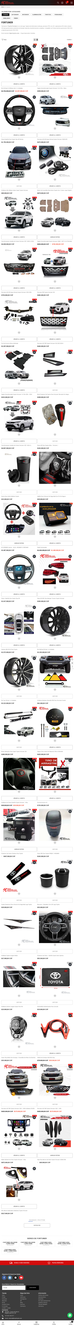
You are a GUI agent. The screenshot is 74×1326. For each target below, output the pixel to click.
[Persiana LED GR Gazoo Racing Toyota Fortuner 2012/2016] (19, 264)
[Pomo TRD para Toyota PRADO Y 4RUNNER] (55, 825)
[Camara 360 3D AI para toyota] (19, 621)
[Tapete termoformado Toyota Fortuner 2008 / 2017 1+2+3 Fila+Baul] (55, 213)
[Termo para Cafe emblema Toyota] (19, 468)
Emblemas (6, 18)
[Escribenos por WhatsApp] (69, 1315)
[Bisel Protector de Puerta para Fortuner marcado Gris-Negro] (55, 366)
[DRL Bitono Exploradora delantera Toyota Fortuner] (19, 1182)
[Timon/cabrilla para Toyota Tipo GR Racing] (19, 111)
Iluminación (36, 14)
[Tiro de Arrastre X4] (55, 774)
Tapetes (48, 14)
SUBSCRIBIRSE (32, 1287)
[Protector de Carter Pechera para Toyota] (19, 825)
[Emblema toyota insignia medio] (19, 927)
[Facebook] (4, 1277)
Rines (16, 18)
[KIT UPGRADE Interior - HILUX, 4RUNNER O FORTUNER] (19, 519)
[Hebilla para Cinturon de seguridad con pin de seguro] (55, 468)
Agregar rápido (55, 237)
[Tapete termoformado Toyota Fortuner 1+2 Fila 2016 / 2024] (19, 366)
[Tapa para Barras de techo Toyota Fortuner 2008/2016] (55, 1131)
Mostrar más (37, 1225)
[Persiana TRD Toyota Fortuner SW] (55, 264)
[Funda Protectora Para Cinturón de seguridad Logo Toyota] (19, 876)
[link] (19, 1263)
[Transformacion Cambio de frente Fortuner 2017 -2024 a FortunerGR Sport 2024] (19, 417)
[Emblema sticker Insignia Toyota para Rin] (19, 978)
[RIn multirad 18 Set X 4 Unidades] (55, 621)
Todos (5, 14)
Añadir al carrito (19, 84)
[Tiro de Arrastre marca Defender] (19, 315)
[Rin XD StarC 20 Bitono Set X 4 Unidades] (19, 60)
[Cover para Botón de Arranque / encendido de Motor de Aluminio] (19, 1029)
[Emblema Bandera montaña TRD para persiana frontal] (55, 672)
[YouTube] (21, 1277)
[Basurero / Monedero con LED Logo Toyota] (55, 876)
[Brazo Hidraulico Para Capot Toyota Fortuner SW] (19, 723)
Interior (25, 14)
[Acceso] (62, 3)
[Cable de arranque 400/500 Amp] (55, 1029)
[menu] (71, 3)
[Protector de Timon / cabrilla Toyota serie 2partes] (55, 927)
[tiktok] (15, 1277)
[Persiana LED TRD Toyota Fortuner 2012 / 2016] (55, 1080)
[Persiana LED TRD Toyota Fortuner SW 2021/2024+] (55, 315)
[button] (34, 40)
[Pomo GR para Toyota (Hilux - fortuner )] (55, 417)
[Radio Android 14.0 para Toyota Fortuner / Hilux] (19, 1131)
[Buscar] (58, 3)
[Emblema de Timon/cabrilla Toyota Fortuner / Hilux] (19, 774)
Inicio (2, 7)
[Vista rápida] (34, 46)
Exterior (15, 14)
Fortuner (8, 7)
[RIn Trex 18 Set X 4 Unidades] (19, 672)
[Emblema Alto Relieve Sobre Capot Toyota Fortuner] (19, 162)
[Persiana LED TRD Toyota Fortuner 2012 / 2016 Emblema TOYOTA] (19, 1080)
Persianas (58, 14)
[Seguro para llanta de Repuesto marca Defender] (55, 723)
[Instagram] (10, 1277)
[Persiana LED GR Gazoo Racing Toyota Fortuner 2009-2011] (55, 111)
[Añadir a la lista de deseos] (19, 77)
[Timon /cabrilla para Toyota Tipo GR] (19, 570)
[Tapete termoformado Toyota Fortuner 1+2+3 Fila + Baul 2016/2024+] (55, 60)
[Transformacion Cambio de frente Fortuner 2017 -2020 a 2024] (19, 213)
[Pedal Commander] (55, 519)
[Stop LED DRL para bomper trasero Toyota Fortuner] (55, 570)
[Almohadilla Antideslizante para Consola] (55, 978)
